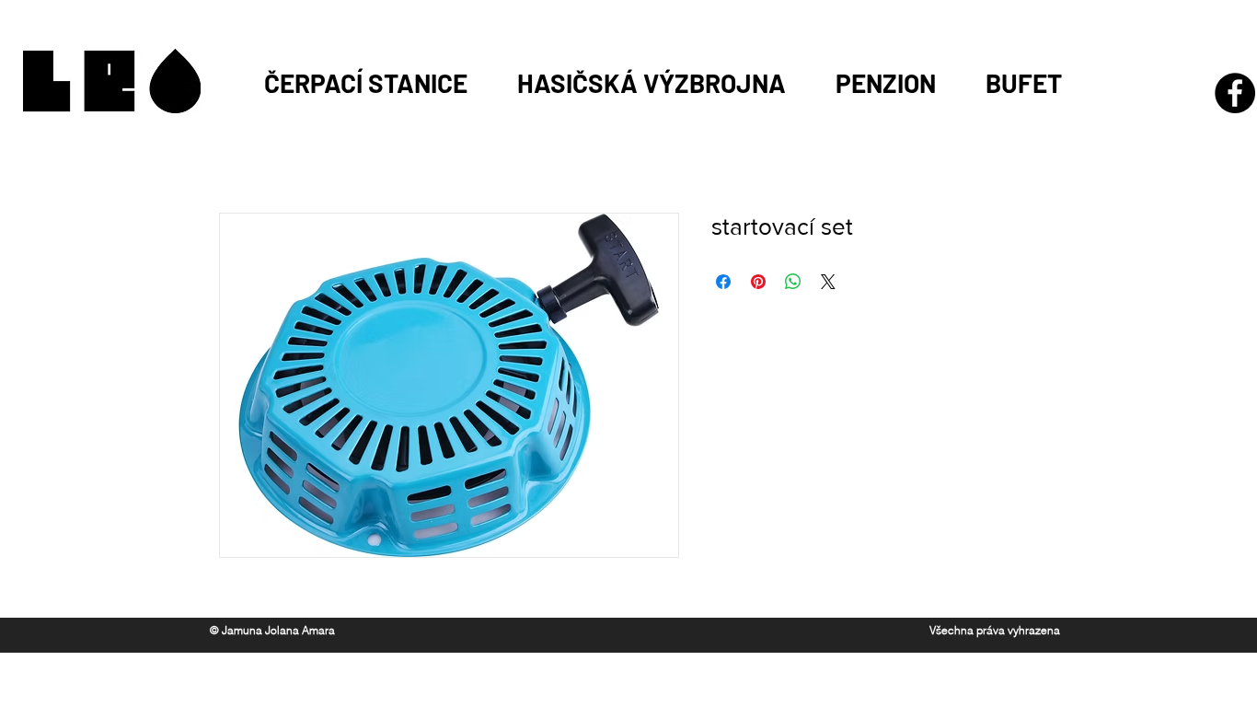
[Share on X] (828, 282)
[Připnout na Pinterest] (758, 282)
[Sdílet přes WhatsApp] (793, 282)
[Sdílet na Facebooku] (723, 282)
